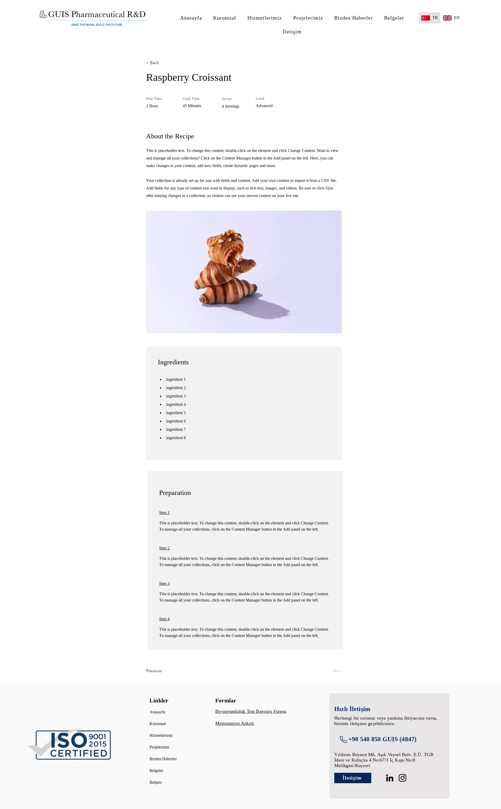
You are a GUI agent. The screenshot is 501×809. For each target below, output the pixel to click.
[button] (224, 18)
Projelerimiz (159, 747)
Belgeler (156, 770)
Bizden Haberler (163, 759)
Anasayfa (157, 712)
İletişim (156, 782)
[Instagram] (402, 778)
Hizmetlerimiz (161, 735)
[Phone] (343, 739)
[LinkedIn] (390, 778)
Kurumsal (158, 723)
